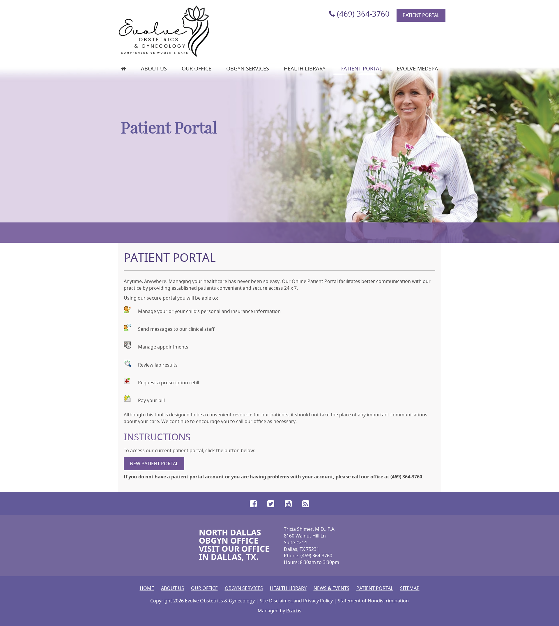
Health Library (305, 68)
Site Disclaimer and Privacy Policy (296, 600)
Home (147, 588)
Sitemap (410, 588)
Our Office (196, 68)
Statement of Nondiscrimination (373, 600)
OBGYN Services (247, 68)
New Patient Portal (154, 463)
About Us (154, 68)
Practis (293, 610)
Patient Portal (421, 15)
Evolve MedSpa (417, 68)
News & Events (331, 588)
